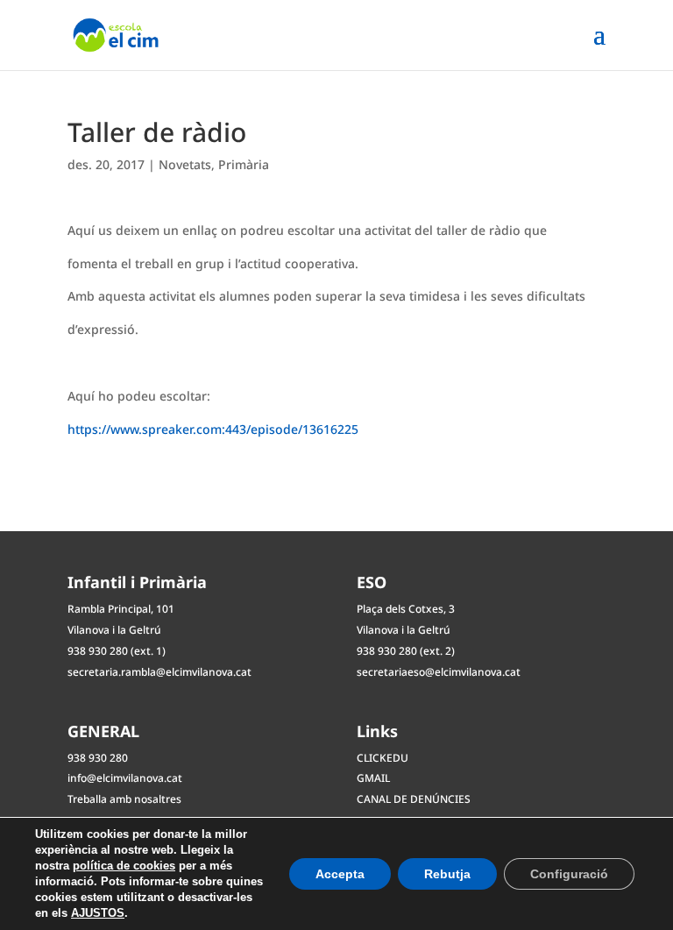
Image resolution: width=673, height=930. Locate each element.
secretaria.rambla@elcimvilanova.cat (159, 671)
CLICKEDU (382, 757)
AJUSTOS (97, 912)
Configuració (569, 874)
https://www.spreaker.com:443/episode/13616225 (212, 429)
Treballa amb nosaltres (124, 799)
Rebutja (447, 874)
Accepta (340, 874)
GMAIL (373, 777)
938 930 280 (97, 757)
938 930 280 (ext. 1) (116, 650)
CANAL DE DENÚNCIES (414, 799)
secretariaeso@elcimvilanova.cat (439, 671)
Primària (243, 164)
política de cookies (124, 865)
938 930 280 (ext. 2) (406, 650)
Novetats (185, 164)
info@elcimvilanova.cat (124, 777)
